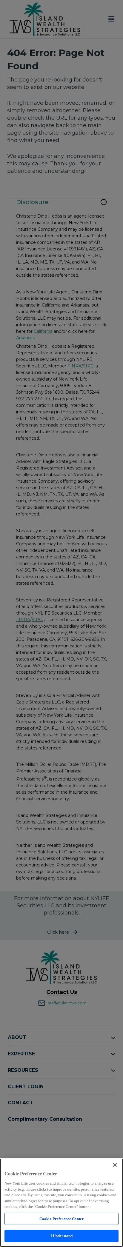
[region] (61, 1202)
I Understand (61, 1236)
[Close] (115, 1164)
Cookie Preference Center (61, 1219)
